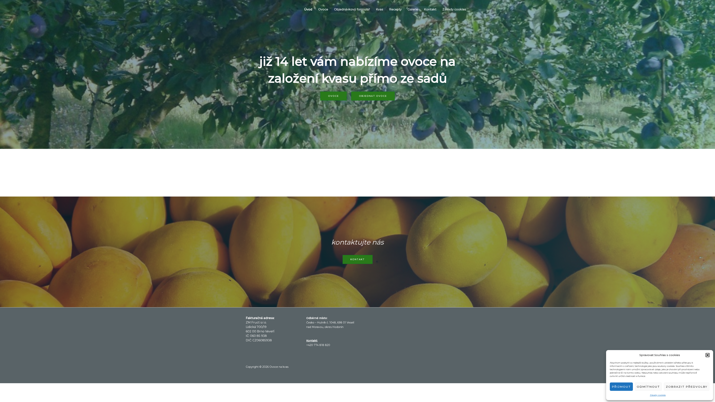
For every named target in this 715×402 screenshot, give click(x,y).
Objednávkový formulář (352, 9)
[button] (707, 355)
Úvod (308, 9)
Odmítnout (648, 386)
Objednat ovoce (373, 96)
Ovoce (323, 9)
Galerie (413, 9)
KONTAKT (357, 259)
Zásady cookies (658, 395)
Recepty (395, 9)
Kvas (379, 9)
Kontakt (430, 9)
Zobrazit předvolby (686, 386)
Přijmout (621, 386)
